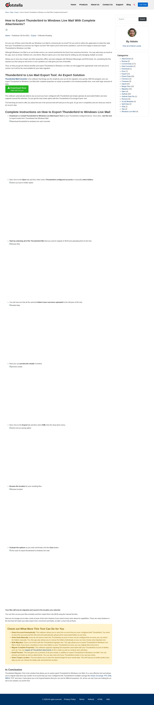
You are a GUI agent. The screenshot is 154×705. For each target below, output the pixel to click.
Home (73, 5)
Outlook (124, 94)
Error (123, 71)
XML (108, 699)
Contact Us (108, 5)
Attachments (126, 59)
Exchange (99, 676)
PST (105, 676)
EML (110, 676)
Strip (123, 106)
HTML (100, 699)
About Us (95, 5)
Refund (91, 699)
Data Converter (127, 66)
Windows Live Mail (129, 111)
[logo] (14, 4)
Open (124, 91)
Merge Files (126, 86)
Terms (81, 699)
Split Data (125, 104)
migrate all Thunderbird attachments (38, 650)
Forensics (125, 79)
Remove (125, 99)
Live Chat (142, 4)
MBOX (7, 678)
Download (125, 69)
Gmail (93, 676)
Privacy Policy (70, 699)
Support (119, 5)
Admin (7, 35)
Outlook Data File (128, 96)
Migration (125, 89)
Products (83, 5)
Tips (123, 109)
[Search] (134, 5)
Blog (129, 5)
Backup (124, 61)
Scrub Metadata (127, 101)
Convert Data (126, 64)
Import (124, 84)
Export (33, 35)
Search (142, 19)
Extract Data (126, 76)
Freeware (125, 81)
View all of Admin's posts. (132, 46)
